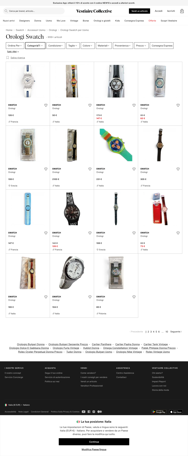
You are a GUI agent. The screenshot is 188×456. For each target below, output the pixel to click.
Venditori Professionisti (91, 385)
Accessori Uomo (36, 30)
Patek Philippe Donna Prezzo (159, 348)
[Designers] (32, 21)
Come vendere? (88, 373)
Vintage (74, 20)
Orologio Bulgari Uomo (98, 352)
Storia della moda (160, 390)
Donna (37, 20)
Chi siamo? (157, 373)
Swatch (20, 30)
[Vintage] (80, 21)
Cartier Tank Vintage (156, 344)
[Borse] (91, 21)
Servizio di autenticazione (57, 377)
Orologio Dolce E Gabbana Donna (29, 348)
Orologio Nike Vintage (129, 352)
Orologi (53, 30)
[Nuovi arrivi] (17, 21)
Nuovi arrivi (9, 20)
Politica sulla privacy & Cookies (65, 411)
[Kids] (122, 21)
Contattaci (121, 377)
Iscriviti (171, 10)
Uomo (49, 20)
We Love (61, 20)
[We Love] (68, 21)
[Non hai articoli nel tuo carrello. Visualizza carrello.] (182, 11)
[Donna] (43, 21)
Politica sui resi (52, 381)
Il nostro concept (13, 373)
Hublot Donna (91, 348)
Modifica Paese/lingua (94, 449)
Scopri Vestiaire (169, 20)
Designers (24, 20)
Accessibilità (10, 411)
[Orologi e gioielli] (113, 21)
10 (167, 331)
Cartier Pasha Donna (127, 344)
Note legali (23, 411)
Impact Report (159, 381)
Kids (117, 20)
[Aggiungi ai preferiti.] (46, 105)
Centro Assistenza (125, 373)
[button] (182, 11)
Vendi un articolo (139, 10)
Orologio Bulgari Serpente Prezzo (68, 344)
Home (9, 30)
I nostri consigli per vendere (93, 377)
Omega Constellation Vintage (120, 348)
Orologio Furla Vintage (66, 348)
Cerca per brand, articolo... (22, 10)
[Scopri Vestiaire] (179, 21)
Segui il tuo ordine (53, 373)
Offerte (152, 20)
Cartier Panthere (101, 344)
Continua (94, 442)
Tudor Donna (73, 352)
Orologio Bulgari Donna (31, 344)
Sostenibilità (158, 377)
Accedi (158, 10)
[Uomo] (54, 21)
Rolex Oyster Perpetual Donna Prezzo (40, 352)
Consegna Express (134, 20)
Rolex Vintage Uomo (158, 352)
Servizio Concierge (14, 377)
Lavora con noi (159, 385)
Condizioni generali (40, 411)
